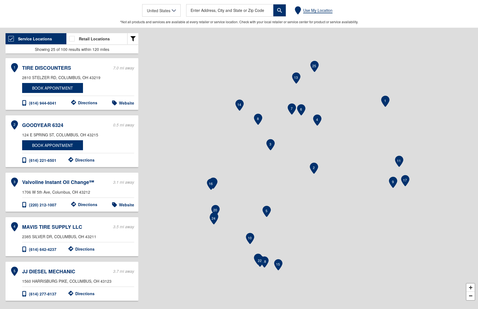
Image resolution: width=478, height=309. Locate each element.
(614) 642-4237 (42, 249)
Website (126, 103)
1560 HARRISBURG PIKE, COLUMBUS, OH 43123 (66, 281)
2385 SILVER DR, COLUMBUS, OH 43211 (59, 236)
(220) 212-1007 (42, 204)
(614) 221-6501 (42, 160)
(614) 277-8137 (42, 294)
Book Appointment (52, 88)
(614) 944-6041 (42, 103)
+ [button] (470, 287)
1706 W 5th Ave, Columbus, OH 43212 (56, 192)
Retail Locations (94, 38)
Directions (87, 102)
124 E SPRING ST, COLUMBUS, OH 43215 (60, 134)
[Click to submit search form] (279, 10)
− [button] (470, 295)
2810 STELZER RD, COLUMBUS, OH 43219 (61, 77)
